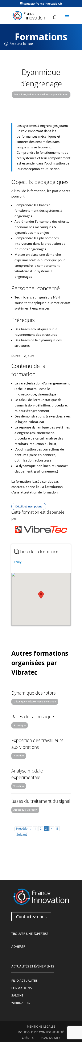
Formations (21, 988)
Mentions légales (41, 1026)
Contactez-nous (31, 916)
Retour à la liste (21, 43)
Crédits (28, 1038)
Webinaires (20, 1003)
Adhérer (18, 946)
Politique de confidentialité (41, 1032)
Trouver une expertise (29, 933)
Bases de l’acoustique (32, 717)
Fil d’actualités (24, 981)
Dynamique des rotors (33, 693)
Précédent (23, 829)
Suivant (21, 834)
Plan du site (50, 1038)
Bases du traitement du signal (40, 801)
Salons (17, 995)
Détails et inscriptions (28, 506)
